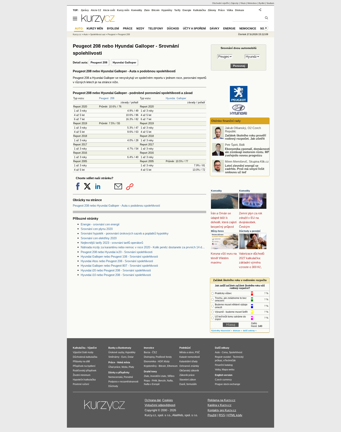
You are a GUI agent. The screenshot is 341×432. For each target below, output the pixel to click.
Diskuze (239, 10)
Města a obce (186, 352)
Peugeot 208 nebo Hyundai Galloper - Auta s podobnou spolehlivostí (116, 205)
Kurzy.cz (77, 34)
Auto (85, 34)
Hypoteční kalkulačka (84, 379)
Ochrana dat (153, 400)
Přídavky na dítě (81, 361)
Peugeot (104, 98)
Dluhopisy (149, 357)
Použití (212, 415)
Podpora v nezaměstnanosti (123, 381)
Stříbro (170, 376)
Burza (147, 352)
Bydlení (113, 28)
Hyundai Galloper (124, 62)
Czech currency (223, 379)
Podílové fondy (164, 357)
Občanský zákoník (189, 370)
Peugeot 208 (99, 62)
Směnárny (113, 357)
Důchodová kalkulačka (85, 357)
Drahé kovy (150, 371)
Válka (230, 10)
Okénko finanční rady (226, 120)
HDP (160, 361)
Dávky (214, 28)
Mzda (124, 367)
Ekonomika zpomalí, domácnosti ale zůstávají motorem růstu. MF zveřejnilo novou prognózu (247, 152)
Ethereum (172, 366)
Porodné (128, 377)
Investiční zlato (158, 376)
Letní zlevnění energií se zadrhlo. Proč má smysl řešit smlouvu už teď (244, 169)
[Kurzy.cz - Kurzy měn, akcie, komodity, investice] (98, 22)
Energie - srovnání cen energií (100, 224)
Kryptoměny (150, 366)
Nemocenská (115, 377)
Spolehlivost (235, 352)
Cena (225, 352)
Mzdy (140, 28)
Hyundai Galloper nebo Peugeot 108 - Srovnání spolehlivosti (119, 256)
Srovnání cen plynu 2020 (97, 229)
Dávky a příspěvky (118, 372)
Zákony (212, 10)
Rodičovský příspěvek (84, 370)
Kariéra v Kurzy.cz (219, 405)
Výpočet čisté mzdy (83, 352)
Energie (187, 10)
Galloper (181, 98)
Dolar (131, 357)
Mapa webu (228, 369)
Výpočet (92, 347)
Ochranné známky (189, 366)
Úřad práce (114, 367)
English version (223, 375)
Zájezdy (234, 3)
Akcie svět (109, 10)
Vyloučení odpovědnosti (160, 405)
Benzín (162, 380)
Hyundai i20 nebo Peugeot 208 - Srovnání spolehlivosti (116, 270)
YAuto (243, 3)
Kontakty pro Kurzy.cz (222, 410)
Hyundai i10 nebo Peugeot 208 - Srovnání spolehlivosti (116, 275)
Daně (182, 384)
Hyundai (170, 98)
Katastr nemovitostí (189, 357)
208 (112, 98)
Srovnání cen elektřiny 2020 (99, 238)
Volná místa (123, 362)
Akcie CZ (96, 10)
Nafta (170, 380)
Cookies (167, 400)
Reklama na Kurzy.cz (221, 400)
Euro (123, 357)
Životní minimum (81, 375)
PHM (154, 380)
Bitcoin (155, 10)
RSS (222, 415)
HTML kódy (234, 415)
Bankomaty (124, 347)
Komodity (216, 190)
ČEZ (154, 352)
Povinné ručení (81, 384)
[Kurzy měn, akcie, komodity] (105, 407)
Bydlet (262, 3)
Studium (270, 3)
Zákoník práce (187, 375)
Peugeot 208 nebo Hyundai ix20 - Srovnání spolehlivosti (116, 252)
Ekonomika (150, 361)
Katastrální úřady (188, 361)
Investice (149, 347)
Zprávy (85, 10)
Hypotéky (166, 10)
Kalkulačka (199, 10)
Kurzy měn (123, 10)
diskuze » (237, 330)
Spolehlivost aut (97, 34)
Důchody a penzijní (249, 231)
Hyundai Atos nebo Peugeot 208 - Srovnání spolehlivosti (117, 261)
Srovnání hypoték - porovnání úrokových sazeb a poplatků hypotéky (125, 233)
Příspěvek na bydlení (84, 366)
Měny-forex (217, 231)
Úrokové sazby (116, 352)
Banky (112, 347)
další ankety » (250, 330)
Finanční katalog (224, 365)
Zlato (147, 10)
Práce (221, 10)
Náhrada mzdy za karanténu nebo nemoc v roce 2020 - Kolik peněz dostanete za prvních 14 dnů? (143, 247)
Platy (131, 367)
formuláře (191, 384)
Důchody (113, 386)
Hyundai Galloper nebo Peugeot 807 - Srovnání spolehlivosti (119, 265)
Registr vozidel (223, 357)
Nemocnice (247, 28)
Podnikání (184, 347)
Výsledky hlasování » (221, 330)
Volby (218, 369)
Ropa (147, 380)
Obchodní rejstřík (220, 3)
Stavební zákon (187, 379)
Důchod (173, 28)
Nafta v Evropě (152, 384)
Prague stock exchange (227, 384)
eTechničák (229, 360)
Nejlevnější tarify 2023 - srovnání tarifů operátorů (112, 242)
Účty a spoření (194, 28)
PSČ (197, 352)
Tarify (177, 10)
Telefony (155, 28)
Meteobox (252, 3)
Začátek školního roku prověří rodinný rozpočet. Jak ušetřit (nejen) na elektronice (245, 138)
